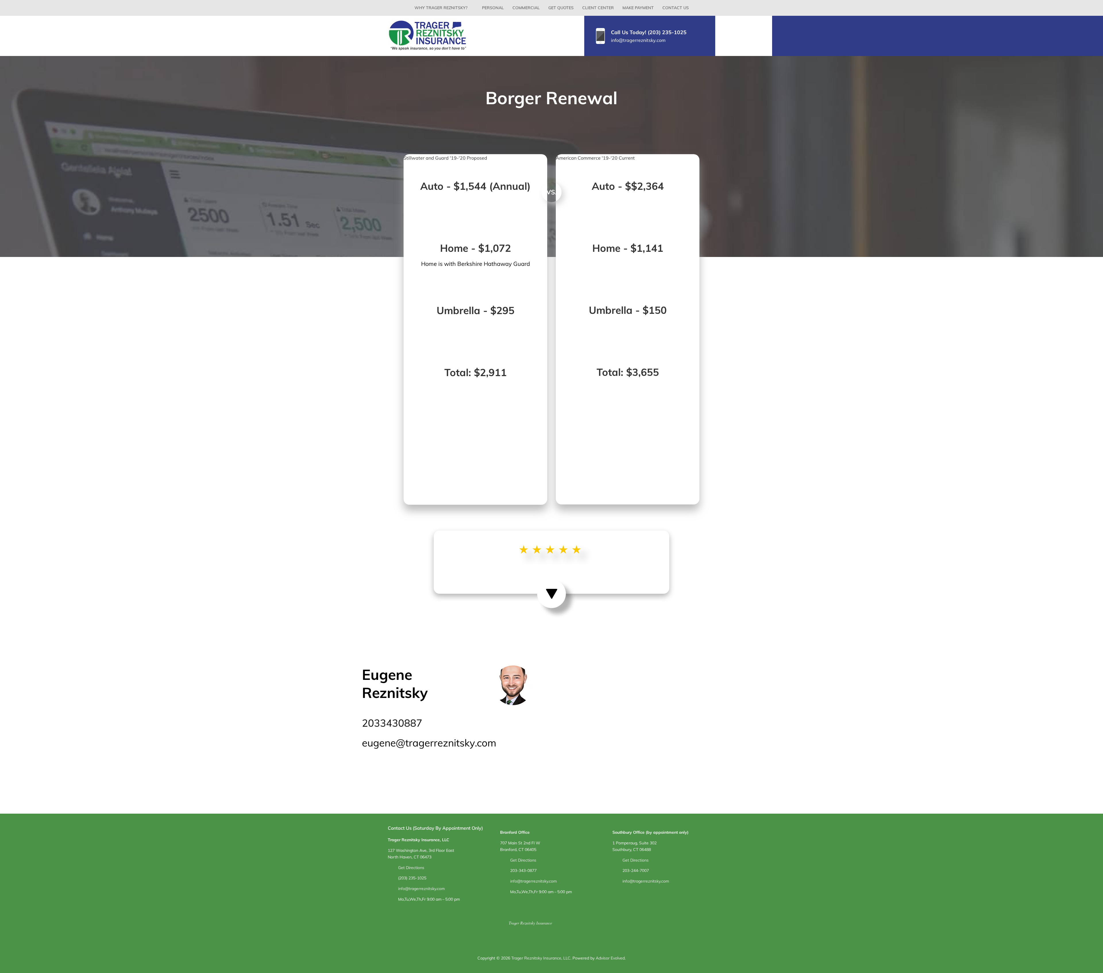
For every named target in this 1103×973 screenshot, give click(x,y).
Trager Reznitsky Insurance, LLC (540, 958)
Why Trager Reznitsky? (440, 7)
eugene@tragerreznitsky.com (429, 742)
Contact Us (675, 7)
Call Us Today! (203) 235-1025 (649, 32)
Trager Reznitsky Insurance (530, 923)
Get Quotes (561, 7)
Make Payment (638, 7)
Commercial (526, 7)
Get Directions (411, 867)
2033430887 (392, 723)
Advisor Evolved (610, 958)
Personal (493, 7)
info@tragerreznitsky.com (638, 40)
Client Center (598, 7)
